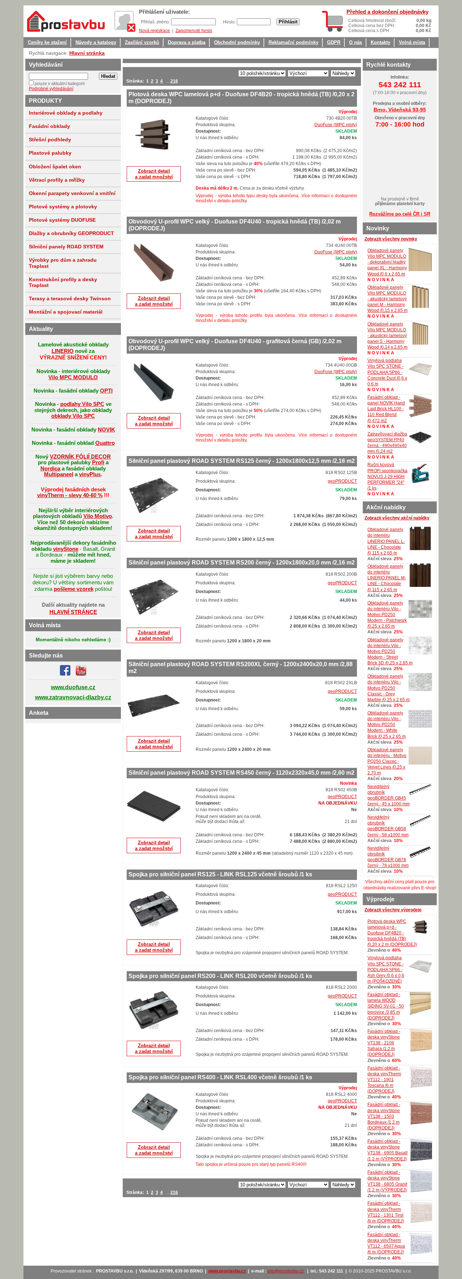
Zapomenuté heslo (193, 30)
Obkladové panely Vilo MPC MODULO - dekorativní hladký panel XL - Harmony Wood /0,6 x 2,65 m (387, 262)
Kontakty (380, 42)
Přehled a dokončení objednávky (387, 12)
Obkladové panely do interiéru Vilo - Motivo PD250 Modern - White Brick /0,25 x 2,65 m (386, 725)
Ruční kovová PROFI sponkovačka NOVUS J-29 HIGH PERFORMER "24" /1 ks (387, 476)
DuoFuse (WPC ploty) (335, 124)
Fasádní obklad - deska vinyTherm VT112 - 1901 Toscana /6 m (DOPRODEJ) (384, 1080)
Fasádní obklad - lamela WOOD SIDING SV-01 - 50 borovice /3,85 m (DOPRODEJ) (385, 1006)
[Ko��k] (332, 21)
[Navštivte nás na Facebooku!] (65, 674)
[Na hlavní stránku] (66, 21)
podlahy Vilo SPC (82, 404)
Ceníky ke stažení (47, 42)
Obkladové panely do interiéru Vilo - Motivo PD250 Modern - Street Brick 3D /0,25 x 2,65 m (390, 651)
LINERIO (63, 351)
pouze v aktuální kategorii (60, 83)
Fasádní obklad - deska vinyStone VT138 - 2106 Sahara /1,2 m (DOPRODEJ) (383, 1043)
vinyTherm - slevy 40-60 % (70, 495)
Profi (98, 462)
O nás (355, 42)
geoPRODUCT (342, 481)
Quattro (105, 443)
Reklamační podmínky (293, 42)
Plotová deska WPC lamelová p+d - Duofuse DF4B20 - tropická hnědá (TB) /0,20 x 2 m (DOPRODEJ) (392, 933)
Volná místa (412, 42)
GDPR (333, 42)
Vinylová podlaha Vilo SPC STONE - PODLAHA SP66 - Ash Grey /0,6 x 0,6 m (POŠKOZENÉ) (385, 969)
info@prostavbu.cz (285, 1271)
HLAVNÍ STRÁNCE (73, 612)
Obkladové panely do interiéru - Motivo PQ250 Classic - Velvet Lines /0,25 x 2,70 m (386, 761)
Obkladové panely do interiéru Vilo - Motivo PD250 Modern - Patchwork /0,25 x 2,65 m (387, 615)
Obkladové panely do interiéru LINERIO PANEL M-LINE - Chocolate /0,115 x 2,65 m (386, 578)
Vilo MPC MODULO (73, 377)
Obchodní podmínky (237, 42)
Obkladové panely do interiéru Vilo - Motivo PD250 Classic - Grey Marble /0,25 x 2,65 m (388, 688)
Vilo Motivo (97, 516)
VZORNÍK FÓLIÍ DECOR (80, 456)
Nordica (50, 468)
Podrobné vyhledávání (51, 89)
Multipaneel (58, 474)
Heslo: (230, 22)
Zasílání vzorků (142, 42)
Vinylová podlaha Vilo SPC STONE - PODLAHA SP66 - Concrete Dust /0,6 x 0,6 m (387, 372)
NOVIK (106, 429)
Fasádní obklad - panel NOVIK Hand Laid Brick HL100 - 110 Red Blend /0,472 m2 (386, 409)
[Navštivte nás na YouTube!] (81, 674)
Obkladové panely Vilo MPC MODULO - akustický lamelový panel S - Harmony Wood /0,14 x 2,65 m (387, 336)
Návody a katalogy (95, 42)
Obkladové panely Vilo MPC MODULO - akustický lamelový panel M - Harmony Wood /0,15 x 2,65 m (387, 299)
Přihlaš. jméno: (156, 22)
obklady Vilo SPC (73, 416)
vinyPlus (90, 474)
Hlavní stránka (87, 53)
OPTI (106, 391)
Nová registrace (154, 30)
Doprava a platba (186, 42)
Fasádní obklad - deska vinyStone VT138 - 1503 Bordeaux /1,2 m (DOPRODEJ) (383, 1116)
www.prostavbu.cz (227, 1271)
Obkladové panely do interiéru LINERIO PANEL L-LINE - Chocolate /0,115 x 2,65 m (386, 541)
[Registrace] (124, 21)
